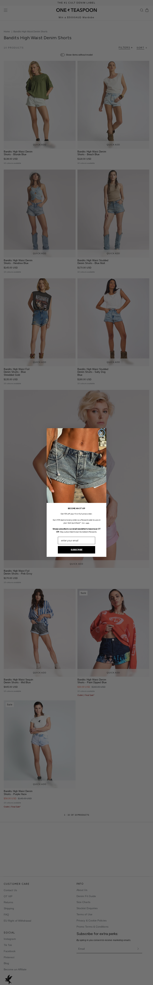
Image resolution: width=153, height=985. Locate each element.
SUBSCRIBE (76, 549)
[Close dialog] (101, 433)
